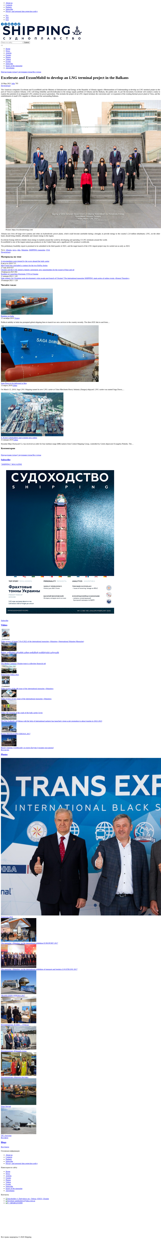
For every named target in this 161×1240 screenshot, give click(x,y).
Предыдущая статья (9, 72)
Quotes (8, 55)
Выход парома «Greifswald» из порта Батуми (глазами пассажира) (27, 748)
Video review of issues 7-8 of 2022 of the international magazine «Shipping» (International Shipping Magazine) (42, 641)
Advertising (10, 68)
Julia (13, 83)
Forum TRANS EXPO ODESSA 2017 (15, 734)
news (14, 250)
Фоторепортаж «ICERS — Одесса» (15, 1025)
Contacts (9, 5)
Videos (8, 59)
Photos (8, 57)
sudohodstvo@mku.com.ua (24, 1201)
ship (18, 250)
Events (8, 62)
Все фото (4, 1138)
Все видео (5, 750)
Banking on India (7, 316)
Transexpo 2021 (7, 917)
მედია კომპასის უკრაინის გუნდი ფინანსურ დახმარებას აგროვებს (30, 653)
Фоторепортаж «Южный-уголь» (14, 1051)
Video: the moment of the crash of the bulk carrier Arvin (22, 713)
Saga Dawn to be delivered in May (14, 383)
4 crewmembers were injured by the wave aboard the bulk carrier (25, 261)
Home (8, 49)
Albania (9, 250)
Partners (9, 7)
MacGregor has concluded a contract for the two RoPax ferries (24, 265)
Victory (17, 318)
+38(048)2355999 (15, 1203)
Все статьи (37, 72)
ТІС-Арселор (6, 1136)
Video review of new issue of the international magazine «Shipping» (26, 699)
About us (9, 3)
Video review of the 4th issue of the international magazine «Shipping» (27, 689)
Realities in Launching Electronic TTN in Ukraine (19, 274)
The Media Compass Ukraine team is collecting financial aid (23, 664)
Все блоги (5, 1147)
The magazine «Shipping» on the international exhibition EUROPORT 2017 (29, 943)
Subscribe (9, 9)
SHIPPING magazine (37, 250)
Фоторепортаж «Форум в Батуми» (15, 1077)
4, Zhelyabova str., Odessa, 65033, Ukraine (32, 1199)
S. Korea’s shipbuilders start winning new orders (19, 438)
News (8, 51)
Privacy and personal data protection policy (22, 11)
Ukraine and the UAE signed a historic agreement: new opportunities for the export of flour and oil (37, 270)
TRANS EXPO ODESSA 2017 (13, 996)
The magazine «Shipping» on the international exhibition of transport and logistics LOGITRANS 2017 (39, 969)
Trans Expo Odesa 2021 (10, 675)
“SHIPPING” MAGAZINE (11, 464)
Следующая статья (25, 72)
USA (48, 250)
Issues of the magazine (14, 66)
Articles (8, 53)
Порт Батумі (6, 1106)
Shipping (24, 250)
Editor (15, 385)
